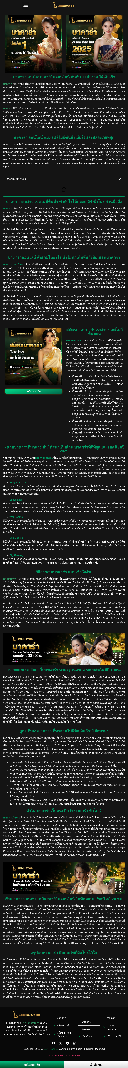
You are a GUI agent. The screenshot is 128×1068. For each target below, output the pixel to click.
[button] (25, 5)
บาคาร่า (26, 1023)
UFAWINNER (55, 1055)
